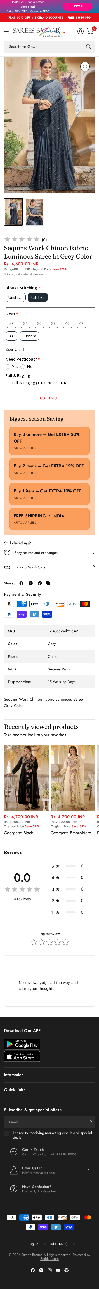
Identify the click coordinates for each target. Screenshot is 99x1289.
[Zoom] (85, 66)
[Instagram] (49, 1270)
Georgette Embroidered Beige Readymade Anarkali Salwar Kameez (73, 833)
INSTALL (78, 6)
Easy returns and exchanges (36, 552)
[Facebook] (33, 1270)
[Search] (88, 47)
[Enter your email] (89, 1122)
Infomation (14, 1075)
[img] (22, 240)
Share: (9, 583)
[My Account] (80, 31)
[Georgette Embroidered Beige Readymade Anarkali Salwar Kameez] (73, 778)
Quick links (14, 1090)
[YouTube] (58, 1270)
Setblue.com (49, 1258)
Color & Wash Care (30, 567)
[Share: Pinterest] (39, 583)
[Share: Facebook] (21, 583)
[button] (69, 866)
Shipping (9, 274)
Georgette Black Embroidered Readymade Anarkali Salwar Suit (22, 833)
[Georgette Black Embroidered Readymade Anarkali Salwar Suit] (26, 778)
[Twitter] (41, 1270)
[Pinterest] (66, 1270)
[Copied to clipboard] (48, 583)
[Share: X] (30, 583)
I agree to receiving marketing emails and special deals (52, 1135)
